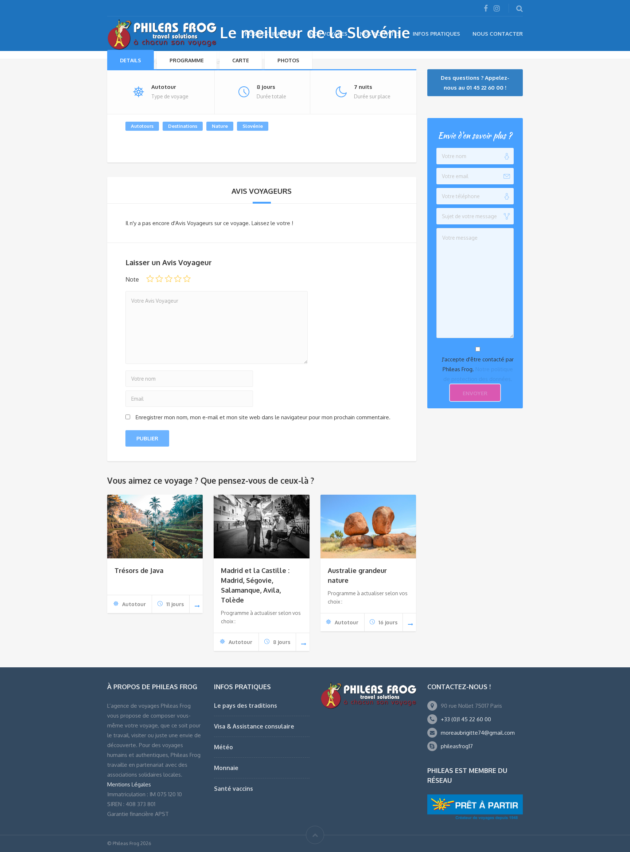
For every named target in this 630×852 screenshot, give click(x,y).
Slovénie (252, 126)
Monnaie (226, 767)
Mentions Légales (129, 784)
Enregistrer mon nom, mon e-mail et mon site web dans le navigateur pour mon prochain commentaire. (263, 417)
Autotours (142, 126)
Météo (223, 747)
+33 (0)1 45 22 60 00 (466, 719)
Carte (240, 60)
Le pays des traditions (245, 705)
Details (130, 60)
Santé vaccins (233, 788)
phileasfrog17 (457, 746)
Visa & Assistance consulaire (254, 726)
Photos (288, 60)
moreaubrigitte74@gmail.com (478, 732)
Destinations (182, 126)
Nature (220, 126)
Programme (187, 60)
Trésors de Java (138, 570)
